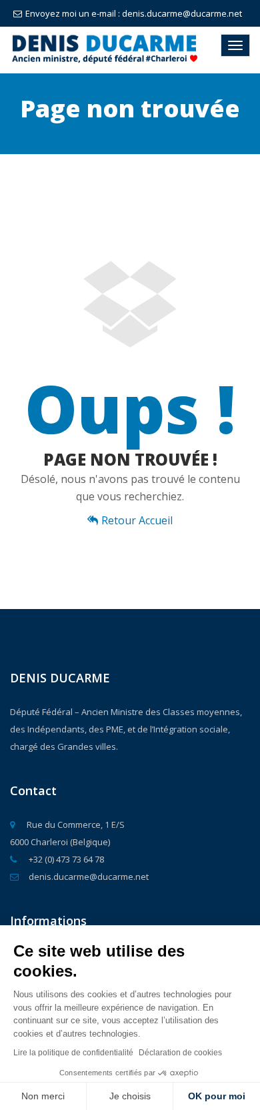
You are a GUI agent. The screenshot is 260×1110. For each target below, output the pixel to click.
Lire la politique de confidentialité (73, 1052)
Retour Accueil (137, 520)
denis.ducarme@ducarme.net (89, 877)
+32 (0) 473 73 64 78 (65, 859)
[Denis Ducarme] (101, 49)
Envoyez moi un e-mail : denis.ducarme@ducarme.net (133, 13)
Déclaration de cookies (180, 1052)
